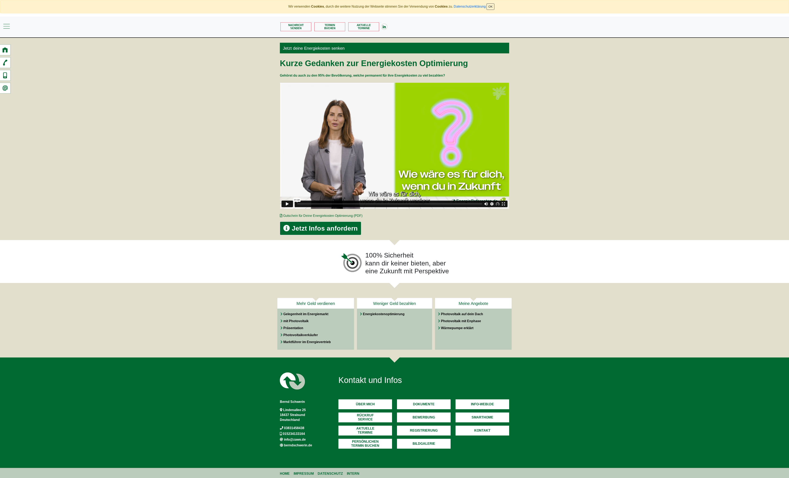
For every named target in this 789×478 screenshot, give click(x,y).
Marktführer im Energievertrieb (307, 342)
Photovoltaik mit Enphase (461, 321)
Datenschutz (330, 473)
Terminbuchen (329, 27)
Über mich (365, 404)
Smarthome (482, 417)
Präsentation (293, 328)
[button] (5, 50)
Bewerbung (424, 417)
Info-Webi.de (482, 404)
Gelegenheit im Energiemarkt (305, 314)
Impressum (304, 473)
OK (490, 6)
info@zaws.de (295, 439)
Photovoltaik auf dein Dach (462, 314)
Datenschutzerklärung (470, 6)
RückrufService (365, 417)
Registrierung (424, 430)
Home (285, 473)
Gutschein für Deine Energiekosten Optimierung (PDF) (322, 215)
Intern (353, 473)
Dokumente (424, 404)
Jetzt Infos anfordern (324, 228)
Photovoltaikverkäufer (300, 335)
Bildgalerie (424, 443)
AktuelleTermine (364, 27)
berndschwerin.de (298, 445)
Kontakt (482, 430)
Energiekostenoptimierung (384, 314)
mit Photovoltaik (296, 321)
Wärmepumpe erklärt (457, 328)
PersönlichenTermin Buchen (365, 443)
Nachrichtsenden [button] (296, 27)
